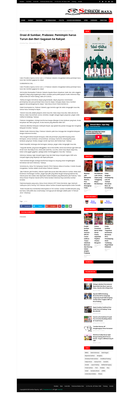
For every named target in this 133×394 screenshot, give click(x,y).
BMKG (86, 352)
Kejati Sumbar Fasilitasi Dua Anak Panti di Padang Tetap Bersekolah (102, 309)
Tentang (74, 1)
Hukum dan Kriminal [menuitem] (74, 20)
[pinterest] (109, 1)
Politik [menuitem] (61, 20)
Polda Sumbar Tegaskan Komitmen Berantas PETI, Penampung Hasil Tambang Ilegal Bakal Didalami (109, 236)
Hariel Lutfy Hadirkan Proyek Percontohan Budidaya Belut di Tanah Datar (102, 319)
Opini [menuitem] (86, 20)
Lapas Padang (95, 365)
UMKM (103, 371)
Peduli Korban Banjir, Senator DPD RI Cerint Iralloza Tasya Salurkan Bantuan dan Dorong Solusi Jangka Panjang (88, 239)
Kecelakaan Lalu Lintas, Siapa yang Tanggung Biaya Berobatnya (98, 178)
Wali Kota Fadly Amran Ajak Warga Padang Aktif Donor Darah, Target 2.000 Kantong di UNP (103, 337)
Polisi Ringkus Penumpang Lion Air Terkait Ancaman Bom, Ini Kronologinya (109, 180)
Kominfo (105, 362)
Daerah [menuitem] (30, 20)
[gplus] (112, 1)
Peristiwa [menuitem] (103, 20)
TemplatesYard (47, 389)
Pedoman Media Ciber (46, 1)
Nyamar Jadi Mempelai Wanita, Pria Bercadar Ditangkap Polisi (87, 180)
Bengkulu (99, 356)
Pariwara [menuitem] (94, 20)
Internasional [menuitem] (51, 20)
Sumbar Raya (24, 43)
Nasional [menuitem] (39, 20)
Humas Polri (97, 362)
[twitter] (103, 1)
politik (27, 31)
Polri (96, 368)
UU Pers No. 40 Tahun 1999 (62, 1)
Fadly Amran (88, 362)
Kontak (80, 1)
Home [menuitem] (23, 20)
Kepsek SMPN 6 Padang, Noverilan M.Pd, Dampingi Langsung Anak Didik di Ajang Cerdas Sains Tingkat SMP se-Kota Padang (102, 297)
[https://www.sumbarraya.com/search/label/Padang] (85, 204)
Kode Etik (35, 1)
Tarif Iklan (28, 1)
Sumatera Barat (95, 371)
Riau (108, 368)
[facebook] (100, 1)
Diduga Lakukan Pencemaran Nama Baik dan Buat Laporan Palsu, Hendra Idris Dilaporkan (103, 286)
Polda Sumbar (89, 368)
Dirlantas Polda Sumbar (91, 359)
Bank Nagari (105, 352)
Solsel (86, 371)
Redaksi (22, 1)
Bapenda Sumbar (90, 356)
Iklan (61, 386)
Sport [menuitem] (23, 25)
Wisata (100, 374)
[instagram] (106, 1)
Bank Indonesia (95, 352)
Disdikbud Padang (105, 359)
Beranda (22, 31)
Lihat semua (107, 156)
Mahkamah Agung (106, 365)
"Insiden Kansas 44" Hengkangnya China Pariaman (103, 327)
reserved (59, 389)
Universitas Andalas (90, 374)
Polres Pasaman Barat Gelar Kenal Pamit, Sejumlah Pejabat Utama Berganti (98, 234)
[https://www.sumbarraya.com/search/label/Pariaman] (100, 204)
